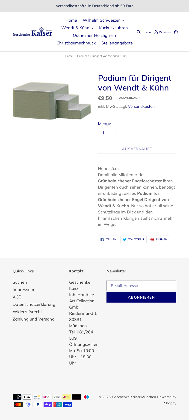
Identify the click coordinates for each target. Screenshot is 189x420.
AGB (17, 297)
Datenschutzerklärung (34, 304)
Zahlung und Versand (34, 319)
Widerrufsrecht (27, 311)
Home (69, 56)
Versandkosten (141, 106)
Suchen (20, 282)
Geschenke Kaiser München (134, 397)
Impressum (23, 289)
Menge (104, 123)
